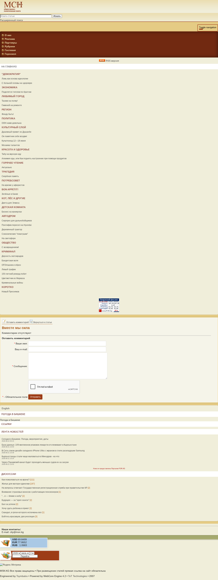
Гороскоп (10, 54)
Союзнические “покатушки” (15, 234)
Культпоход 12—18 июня (14, 141)
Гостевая (10, 50)
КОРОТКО (7, 287)
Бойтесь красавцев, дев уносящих (18, 516)
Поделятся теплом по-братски (16, 92)
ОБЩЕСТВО (9, 242)
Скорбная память (10, 176)
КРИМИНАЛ (8, 251)
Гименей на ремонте (12, 105)
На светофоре (9, 238)
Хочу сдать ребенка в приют (15, 508)
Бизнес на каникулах (12, 212)
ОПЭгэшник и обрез (11, 265)
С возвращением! (10, 247)
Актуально (7, 167)
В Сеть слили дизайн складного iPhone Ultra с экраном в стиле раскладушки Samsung (43, 450)
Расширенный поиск (11, 20)
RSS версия (112, 60)
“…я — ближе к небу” (12, 496)
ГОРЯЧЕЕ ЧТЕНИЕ (12, 162)
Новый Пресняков (10, 291)
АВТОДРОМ (8, 216)
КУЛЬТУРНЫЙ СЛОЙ (14, 127)
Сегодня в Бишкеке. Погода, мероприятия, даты (25, 439)
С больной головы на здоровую (17, 83)
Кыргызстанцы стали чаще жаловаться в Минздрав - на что (30, 456)
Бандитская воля (10, 260)
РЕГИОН (6, 109)
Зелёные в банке (10, 194)
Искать (57, 16)
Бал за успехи (8, 504)
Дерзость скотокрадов (12, 256)
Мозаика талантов (11, 145)
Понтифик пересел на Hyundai (17, 225)
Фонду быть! (8, 114)
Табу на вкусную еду (11, 154)
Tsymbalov (22, 576)
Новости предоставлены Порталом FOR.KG (109, 468)
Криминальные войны (12, 283)
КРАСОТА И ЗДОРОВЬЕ (15, 149)
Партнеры (11, 42)
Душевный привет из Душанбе (16, 132)
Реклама (10, 39)
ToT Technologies (77, 576)
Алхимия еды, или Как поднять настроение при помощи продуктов (34, 158)
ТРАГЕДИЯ (8, 171)
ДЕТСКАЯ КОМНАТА (14, 207)
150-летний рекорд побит (14, 274)
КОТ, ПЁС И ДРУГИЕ (13, 198)
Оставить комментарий (17, 322)
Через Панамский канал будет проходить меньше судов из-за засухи (35, 462)
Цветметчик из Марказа (13, 278)
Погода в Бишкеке (10, 420)
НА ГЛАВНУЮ (9, 66)
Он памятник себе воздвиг (14, 136)
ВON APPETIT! (10, 189)
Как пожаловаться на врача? (15, 479)
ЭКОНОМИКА (9, 87)
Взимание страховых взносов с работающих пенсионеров (30, 492)
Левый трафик (9, 269)
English (6, 408)
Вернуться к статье (42, 322)
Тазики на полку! (10, 101)
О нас (8, 35)
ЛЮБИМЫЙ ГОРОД (13, 96)
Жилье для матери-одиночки (16, 484)
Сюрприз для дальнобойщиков (17, 220)
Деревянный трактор (12, 229)
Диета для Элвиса (10, 203)
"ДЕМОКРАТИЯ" (11, 74)
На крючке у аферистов (13, 185)
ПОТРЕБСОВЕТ (11, 180)
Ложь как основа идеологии (15, 78)
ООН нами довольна (11, 123)
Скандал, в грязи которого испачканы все (22, 512)
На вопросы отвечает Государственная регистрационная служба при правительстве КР (44, 488)
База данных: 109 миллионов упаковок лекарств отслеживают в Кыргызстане (39, 445)
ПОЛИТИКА (8, 118)
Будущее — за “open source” (15, 500)
